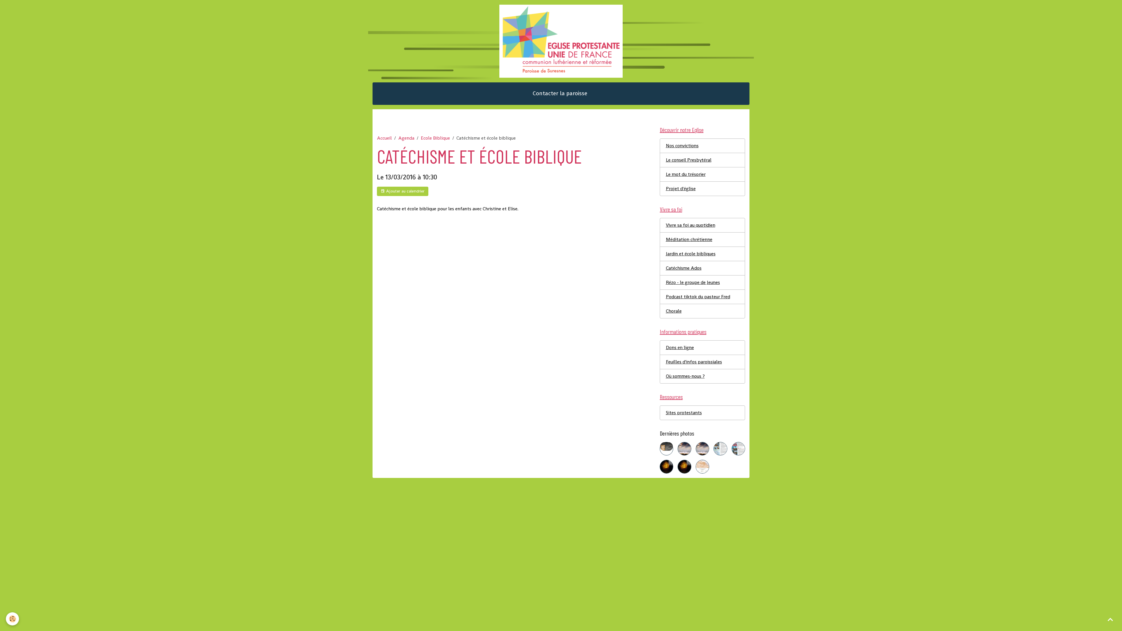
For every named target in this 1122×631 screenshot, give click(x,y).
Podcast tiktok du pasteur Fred (698, 297)
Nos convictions (682, 146)
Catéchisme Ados (684, 268)
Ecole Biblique (435, 138)
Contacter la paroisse (560, 93)
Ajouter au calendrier (405, 191)
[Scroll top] (1110, 619)
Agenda (406, 138)
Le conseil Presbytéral (688, 160)
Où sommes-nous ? (685, 376)
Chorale (674, 311)
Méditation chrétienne (689, 239)
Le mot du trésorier (686, 174)
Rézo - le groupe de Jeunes (693, 282)
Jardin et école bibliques (691, 254)
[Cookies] (12, 618)
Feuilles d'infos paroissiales (694, 362)
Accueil (384, 138)
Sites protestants (684, 413)
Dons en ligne (680, 347)
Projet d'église (681, 189)
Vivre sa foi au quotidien (690, 225)
